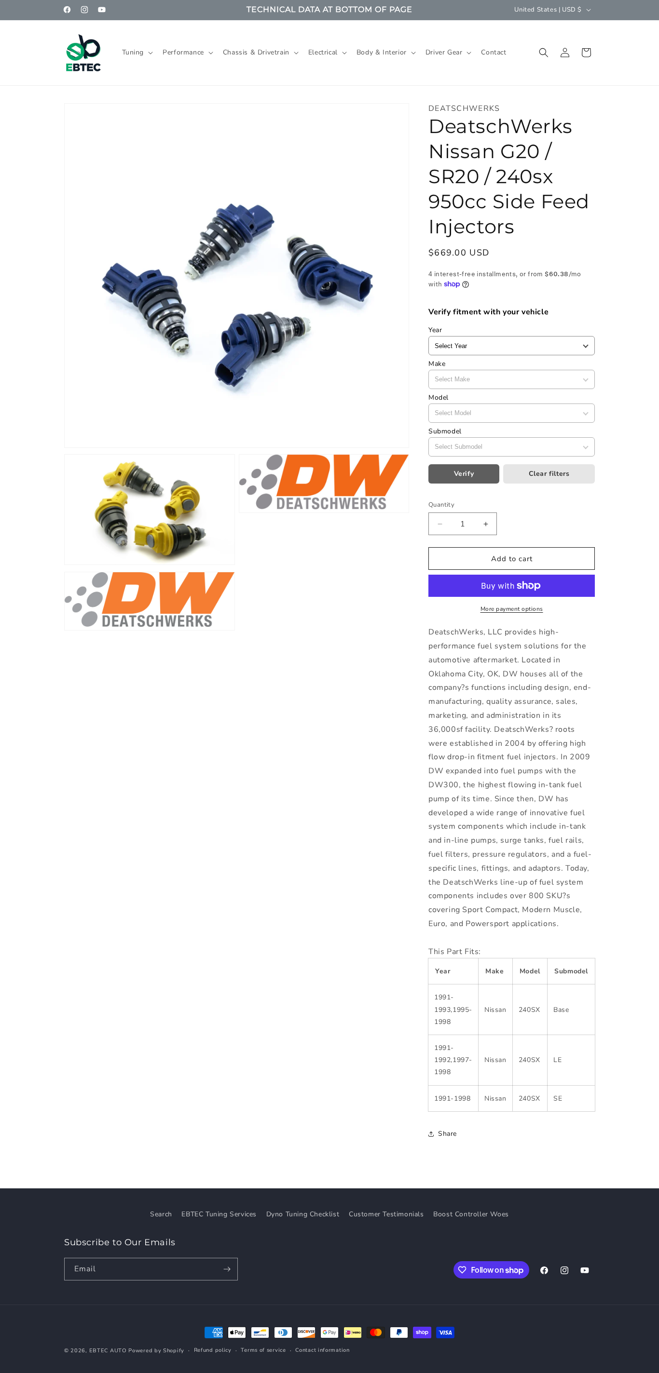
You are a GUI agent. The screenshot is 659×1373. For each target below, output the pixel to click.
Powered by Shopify (156, 1350)
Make (436, 363)
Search (161, 1214)
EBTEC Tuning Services (219, 1214)
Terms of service (263, 1350)
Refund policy (213, 1350)
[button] (136, 52)
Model (438, 397)
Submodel (445, 431)
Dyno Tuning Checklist (303, 1214)
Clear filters (549, 473)
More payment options (512, 609)
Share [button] (447, 1133)
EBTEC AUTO (108, 1350)
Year (435, 330)
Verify (464, 473)
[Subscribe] (226, 1269)
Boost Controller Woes (471, 1214)
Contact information (322, 1350)
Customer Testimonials (386, 1214)
